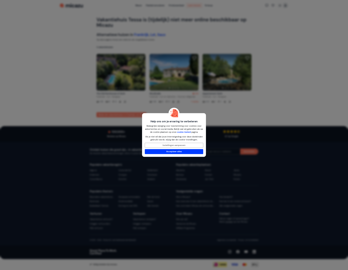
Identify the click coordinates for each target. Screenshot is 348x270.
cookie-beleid (184, 132)
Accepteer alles (174, 151)
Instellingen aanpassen (174, 145)
